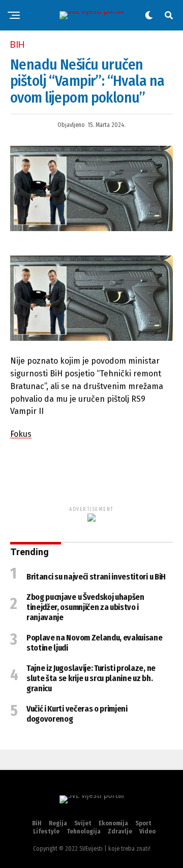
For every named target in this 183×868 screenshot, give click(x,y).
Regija (58, 823)
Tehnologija (84, 831)
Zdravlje (120, 831)
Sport (143, 823)
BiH (37, 823)
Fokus (21, 434)
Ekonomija (113, 823)
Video (147, 831)
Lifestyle (46, 831)
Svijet (83, 823)
